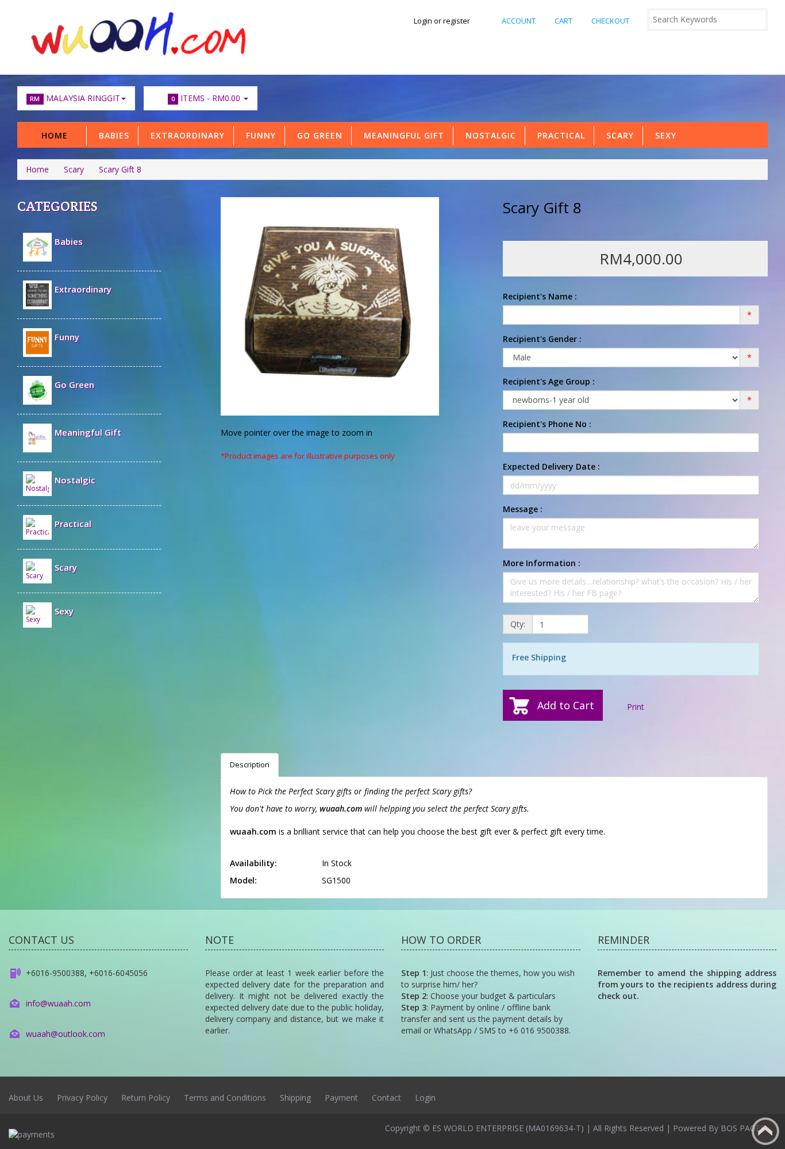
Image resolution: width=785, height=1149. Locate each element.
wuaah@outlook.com (65, 1033)
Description (250, 764)
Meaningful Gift (401, 135)
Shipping (295, 1097)
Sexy (662, 135)
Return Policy (145, 1097)
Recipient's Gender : (542, 338)
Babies (111, 135)
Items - (205, 98)
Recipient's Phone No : (547, 423)
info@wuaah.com (58, 1003)
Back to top (765, 1131)
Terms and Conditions (225, 1097)
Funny (258, 135)
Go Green (317, 135)
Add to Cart (565, 705)
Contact (386, 1097)
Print (634, 706)
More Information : (541, 563)
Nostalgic (488, 135)
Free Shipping (539, 657)
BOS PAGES (743, 1128)
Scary (617, 135)
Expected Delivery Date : (551, 466)
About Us (26, 1097)
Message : (522, 509)
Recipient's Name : (540, 296)
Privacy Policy (82, 1097)
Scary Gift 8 (120, 169)
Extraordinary (185, 135)
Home (54, 135)
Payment (341, 1097)
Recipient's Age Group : (549, 381)
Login (425, 1097)
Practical (558, 135)
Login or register (442, 21)
